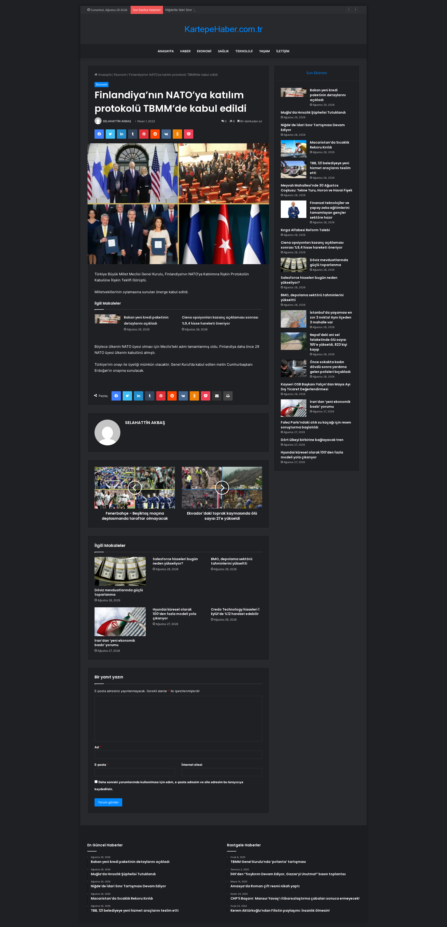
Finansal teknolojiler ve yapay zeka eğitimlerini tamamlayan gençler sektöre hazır (329, 210)
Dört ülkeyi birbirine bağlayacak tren (312, 439)
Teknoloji (244, 51)
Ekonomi (204, 51)
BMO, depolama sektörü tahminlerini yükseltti (231, 561)
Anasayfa (166, 51)
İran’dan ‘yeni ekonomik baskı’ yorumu (115, 642)
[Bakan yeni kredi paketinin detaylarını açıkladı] (107, 323)
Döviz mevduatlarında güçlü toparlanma (119, 592)
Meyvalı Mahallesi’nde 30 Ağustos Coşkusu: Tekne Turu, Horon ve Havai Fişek (316, 188)
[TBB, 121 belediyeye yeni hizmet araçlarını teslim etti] (293, 169)
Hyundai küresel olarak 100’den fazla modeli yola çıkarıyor (174, 614)
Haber (185, 51)
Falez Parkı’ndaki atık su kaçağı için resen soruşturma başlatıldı (316, 425)
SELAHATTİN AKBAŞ (117, 121)
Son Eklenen (316, 73)
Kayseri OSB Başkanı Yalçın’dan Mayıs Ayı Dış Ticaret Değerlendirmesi (315, 386)
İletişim (282, 51)
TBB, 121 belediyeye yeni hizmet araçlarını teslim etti (330, 168)
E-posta (101, 764)
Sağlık (223, 51)
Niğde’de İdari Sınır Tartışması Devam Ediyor (196, 10)
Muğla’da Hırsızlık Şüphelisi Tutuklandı (313, 112)
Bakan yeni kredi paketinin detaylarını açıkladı (328, 95)
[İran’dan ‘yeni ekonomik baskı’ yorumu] (120, 621)
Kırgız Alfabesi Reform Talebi (305, 230)
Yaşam (264, 51)
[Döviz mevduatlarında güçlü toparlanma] (120, 571)
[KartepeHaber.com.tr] (223, 29)
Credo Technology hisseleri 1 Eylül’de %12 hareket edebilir (235, 611)
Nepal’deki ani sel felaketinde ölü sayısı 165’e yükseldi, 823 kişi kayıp (328, 342)
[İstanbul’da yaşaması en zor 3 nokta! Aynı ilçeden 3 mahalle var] (293, 319)
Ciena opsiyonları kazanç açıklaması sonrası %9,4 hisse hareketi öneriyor (312, 245)
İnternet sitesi (192, 764)
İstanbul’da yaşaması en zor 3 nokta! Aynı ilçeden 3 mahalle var (331, 317)
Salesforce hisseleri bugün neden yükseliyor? (175, 561)
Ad (98, 747)
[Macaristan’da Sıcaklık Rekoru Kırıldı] (293, 149)
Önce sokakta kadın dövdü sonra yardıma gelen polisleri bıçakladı (330, 367)
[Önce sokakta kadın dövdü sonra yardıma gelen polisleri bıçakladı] (293, 368)
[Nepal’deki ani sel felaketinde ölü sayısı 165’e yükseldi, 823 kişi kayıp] (293, 341)
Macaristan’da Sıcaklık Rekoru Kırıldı (329, 145)
